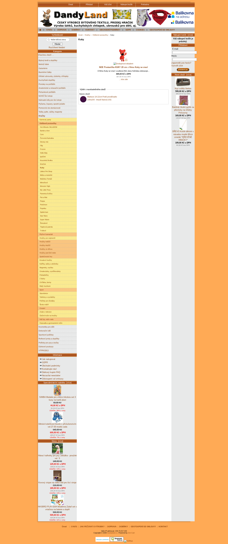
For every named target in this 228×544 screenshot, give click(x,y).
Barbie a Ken (44, 131)
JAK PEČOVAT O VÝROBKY (92, 527)
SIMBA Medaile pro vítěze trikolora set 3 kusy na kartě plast (57, 398)
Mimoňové (43, 183)
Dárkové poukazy (46, 347)
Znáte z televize (45, 312)
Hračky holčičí (44, 242)
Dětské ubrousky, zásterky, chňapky (53, 76)
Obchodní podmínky (51, 366)
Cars (41, 134)
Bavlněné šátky (45, 72)
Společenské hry (45, 256)
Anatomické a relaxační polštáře (52, 88)
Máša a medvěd (45, 175)
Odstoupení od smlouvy (52, 379)
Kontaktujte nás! (49, 369)
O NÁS (49, 30)
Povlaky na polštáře (47, 84)
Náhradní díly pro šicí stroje (50, 100)
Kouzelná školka (45, 160)
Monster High (44, 186)
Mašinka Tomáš (45, 179)
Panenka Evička (45, 194)
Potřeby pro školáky (47, 301)
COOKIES (140, 30)
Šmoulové (43, 223)
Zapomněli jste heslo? (181, 63)
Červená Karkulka (46, 138)
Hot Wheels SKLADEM (48, 127)
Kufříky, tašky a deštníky (48, 264)
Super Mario (44, 219)
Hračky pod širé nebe (47, 253)
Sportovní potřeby (46, 335)
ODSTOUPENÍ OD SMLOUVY (162, 30)
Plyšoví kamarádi (46, 234)
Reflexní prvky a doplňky (49, 339)
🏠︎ (40, 30)
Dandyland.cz (112, 533)
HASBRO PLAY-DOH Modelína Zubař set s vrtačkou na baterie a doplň (57, 508)
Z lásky (42, 279)
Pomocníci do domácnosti (49, 108)
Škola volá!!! (44, 304)
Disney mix (43, 142)
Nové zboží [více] (183, 74)
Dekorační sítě (45, 331)
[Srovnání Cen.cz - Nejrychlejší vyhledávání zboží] (117, 541)
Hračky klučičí (44, 245)
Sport (41, 290)
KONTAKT (89, 30)
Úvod (80, 35)
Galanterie (43, 68)
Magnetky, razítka (46, 268)
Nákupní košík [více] (183, 35)
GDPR (128, 30)
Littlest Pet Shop (45, 171)
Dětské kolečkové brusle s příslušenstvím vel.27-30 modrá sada (57, 425)
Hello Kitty (43, 153)
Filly (41, 146)
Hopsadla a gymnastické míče (50, 323)
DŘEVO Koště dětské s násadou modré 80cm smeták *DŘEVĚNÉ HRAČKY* (183, 135)
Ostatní (42, 308)
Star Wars (43, 216)
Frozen (42, 149)
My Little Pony (45, 190)
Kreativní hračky (45, 260)
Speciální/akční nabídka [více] (57, 382)
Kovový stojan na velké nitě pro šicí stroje (57, 482)
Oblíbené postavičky (100, 35)
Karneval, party (45, 120)
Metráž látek (44, 64)
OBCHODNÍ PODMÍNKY (110, 30)
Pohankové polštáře (47, 92)
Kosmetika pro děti (46, 327)
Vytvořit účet (177, 65)
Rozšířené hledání (57, 47)
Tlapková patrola (46, 227)
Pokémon (43, 205)
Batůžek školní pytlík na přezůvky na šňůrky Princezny (183, 110)
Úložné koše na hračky (48, 316)
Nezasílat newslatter (51, 375)
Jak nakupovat (48, 359)
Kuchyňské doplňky (47, 80)
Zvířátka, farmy (45, 282)
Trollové (42, 231)
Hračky (87, 35)
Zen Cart (131, 533)
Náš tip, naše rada (46, 319)
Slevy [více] (57, 441)
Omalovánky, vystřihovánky (50, 271)
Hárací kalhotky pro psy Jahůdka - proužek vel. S (57, 456)
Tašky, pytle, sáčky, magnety (50, 112)
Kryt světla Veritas (183, 88)
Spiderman (43, 212)
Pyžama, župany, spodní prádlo (52, 104)
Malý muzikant (44, 286)
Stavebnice (43, 293)
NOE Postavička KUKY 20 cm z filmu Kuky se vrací (123, 67)
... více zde (123, 79)
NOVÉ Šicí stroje (46, 96)
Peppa (42, 201)
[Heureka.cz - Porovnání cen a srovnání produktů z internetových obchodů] (103, 541)
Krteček (42, 164)
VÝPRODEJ (44, 350)
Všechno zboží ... (46, 55)
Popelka (42, 208)
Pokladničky (44, 275)
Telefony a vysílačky (47, 297)
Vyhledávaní (57, 35)
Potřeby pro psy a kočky (49, 343)
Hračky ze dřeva (45, 249)
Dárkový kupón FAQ (51, 372)
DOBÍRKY (76, 30)
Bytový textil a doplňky (48, 60)
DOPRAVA (62, 30)
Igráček (42, 157)
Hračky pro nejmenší (47, 238)
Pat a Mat (43, 197)
